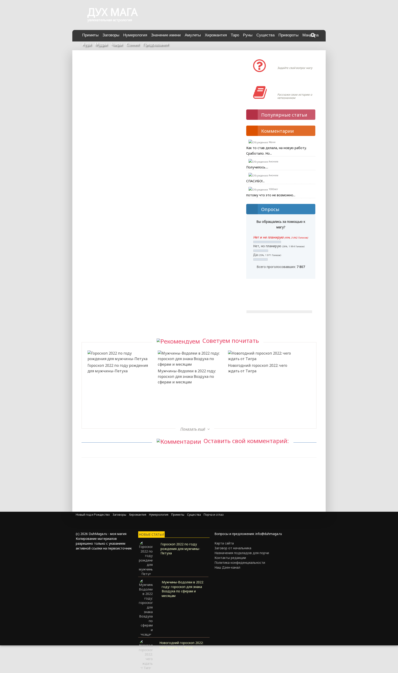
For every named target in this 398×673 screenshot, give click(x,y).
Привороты (288, 35)
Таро (235, 35)
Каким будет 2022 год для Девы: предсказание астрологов (187, 405)
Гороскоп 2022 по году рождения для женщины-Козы (258, 405)
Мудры (101, 44)
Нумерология (135, 35)
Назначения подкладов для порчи (241, 553)
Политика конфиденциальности (239, 562)
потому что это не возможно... (270, 195)
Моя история (291, 88)
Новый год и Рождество (93, 515)
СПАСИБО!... (255, 181)
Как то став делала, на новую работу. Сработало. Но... (276, 151)
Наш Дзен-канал (227, 567)
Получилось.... (257, 167)
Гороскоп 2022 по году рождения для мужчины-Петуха (118, 368)
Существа (265, 35)
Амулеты (193, 35)
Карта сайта (224, 543)
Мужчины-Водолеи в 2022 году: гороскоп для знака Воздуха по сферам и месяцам (187, 376)
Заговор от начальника (232, 548)
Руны (247, 35)
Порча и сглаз (214, 515)
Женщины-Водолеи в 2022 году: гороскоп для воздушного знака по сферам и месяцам (117, 413)
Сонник (132, 44)
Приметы (90, 35)
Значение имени (166, 35)
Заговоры (110, 35)
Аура (86, 44)
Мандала (310, 35)
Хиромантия (216, 35)
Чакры (116, 44)
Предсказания (155, 44)
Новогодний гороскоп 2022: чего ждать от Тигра (257, 368)
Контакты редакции (230, 557)
